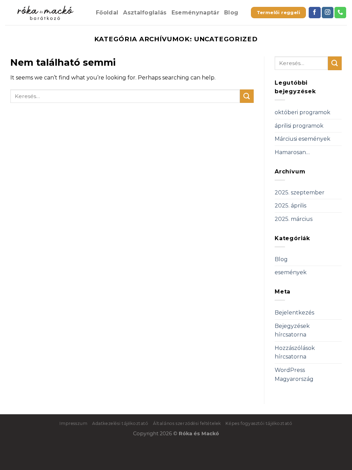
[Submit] (247, 96)
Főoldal (107, 12)
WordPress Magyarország (294, 374)
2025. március (293, 219)
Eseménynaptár (195, 12)
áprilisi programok (299, 125)
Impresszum (73, 423)
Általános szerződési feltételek (187, 423)
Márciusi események (302, 139)
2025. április (290, 205)
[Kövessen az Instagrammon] (327, 13)
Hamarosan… (292, 152)
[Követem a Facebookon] (314, 13)
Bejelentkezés (294, 312)
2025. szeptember (299, 192)
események (291, 272)
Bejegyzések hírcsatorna (292, 330)
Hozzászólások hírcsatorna (295, 352)
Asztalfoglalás (144, 12)
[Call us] (340, 13)
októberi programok (302, 112)
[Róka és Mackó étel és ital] (45, 12)
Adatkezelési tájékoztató (120, 423)
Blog (231, 12)
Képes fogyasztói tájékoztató (259, 423)
